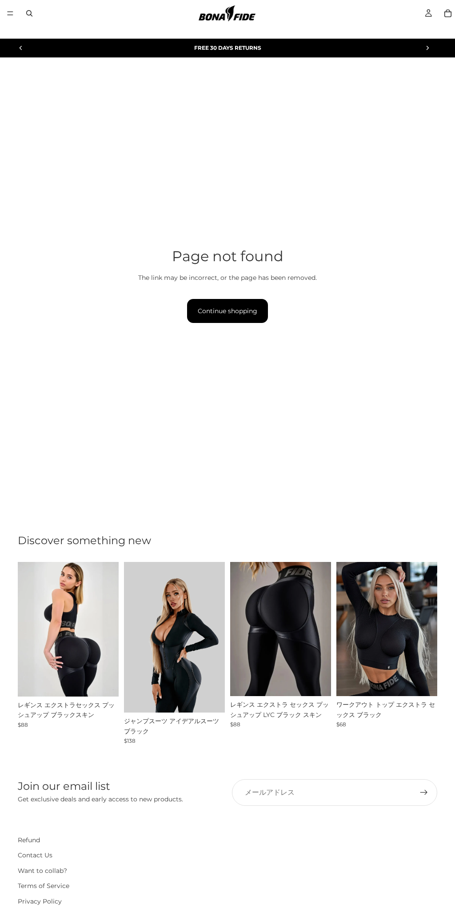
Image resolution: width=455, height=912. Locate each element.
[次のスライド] (427, 48)
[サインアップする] (424, 792)
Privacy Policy (40, 901)
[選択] (105, 683)
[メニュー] (10, 13)
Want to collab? (42, 870)
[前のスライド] (21, 48)
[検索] (29, 13)
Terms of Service (43, 886)
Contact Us (35, 855)
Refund (29, 840)
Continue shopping (227, 311)
